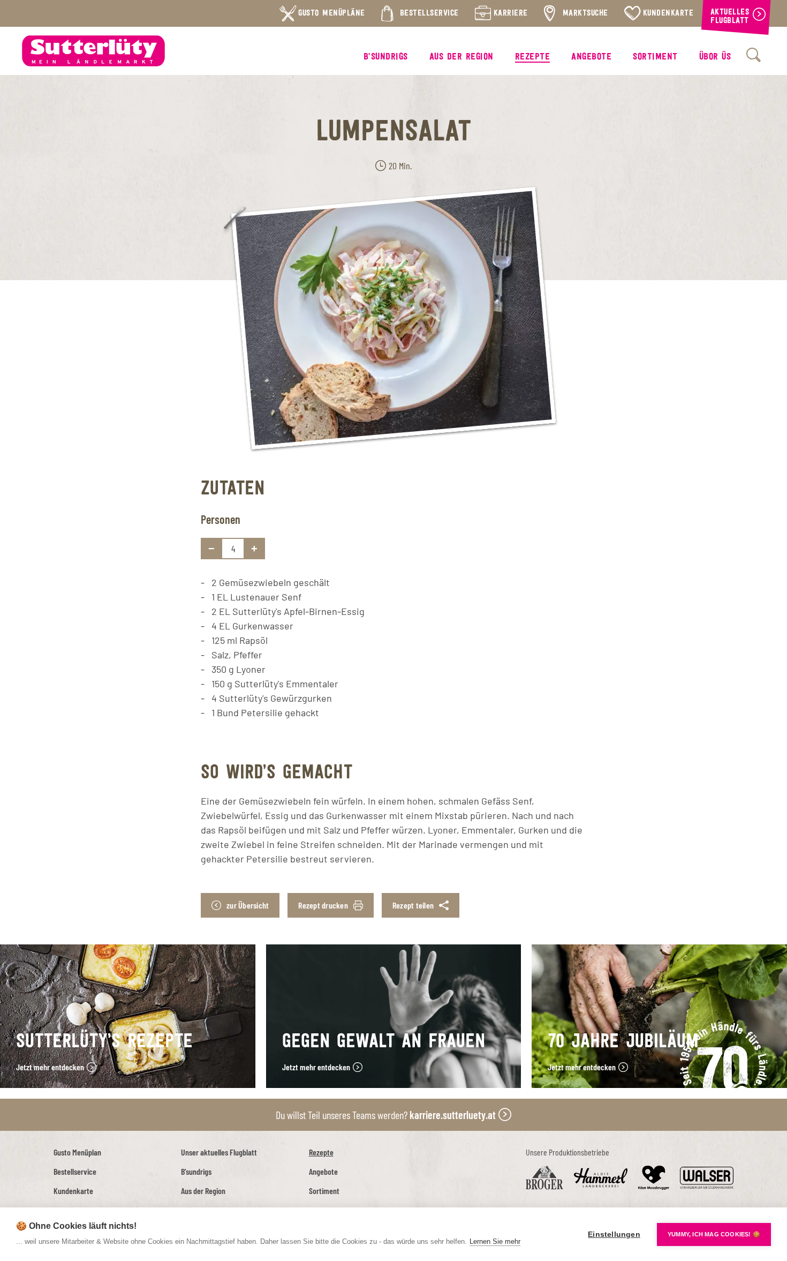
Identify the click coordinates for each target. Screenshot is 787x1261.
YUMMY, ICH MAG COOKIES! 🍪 (714, 1234)
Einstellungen (614, 1234)
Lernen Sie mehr (495, 1241)
